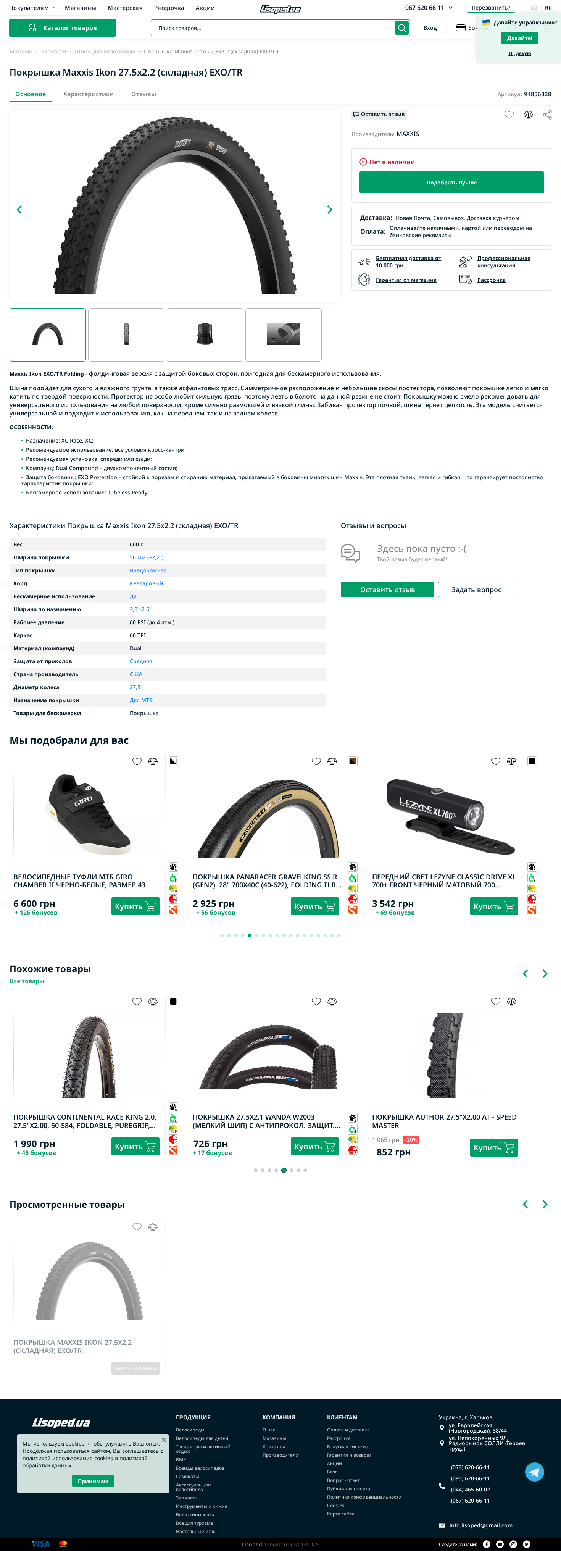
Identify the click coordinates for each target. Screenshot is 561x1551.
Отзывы (143, 94)
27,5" (136, 687)
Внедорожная (148, 570)
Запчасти (53, 51)
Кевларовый (146, 583)
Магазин (21, 51)
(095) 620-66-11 (470, 1478)
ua (533, 7)
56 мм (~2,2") (146, 557)
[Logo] (280, 10)
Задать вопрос (476, 589)
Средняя (141, 661)
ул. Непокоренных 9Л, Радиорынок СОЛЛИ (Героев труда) (487, 1443)
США (136, 674)
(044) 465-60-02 (470, 1489)
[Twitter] (526, 1544)
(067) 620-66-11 (470, 1500)
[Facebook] (486, 1544)
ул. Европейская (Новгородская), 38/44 (478, 1428)
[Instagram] (513, 1544)
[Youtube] (500, 1544)
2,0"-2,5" (141, 609)
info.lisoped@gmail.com (481, 1525)
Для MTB (141, 700)
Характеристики (88, 94)
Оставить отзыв (387, 589)
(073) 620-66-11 (470, 1467)
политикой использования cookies (68, 1458)
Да (133, 596)
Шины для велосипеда (105, 51)
